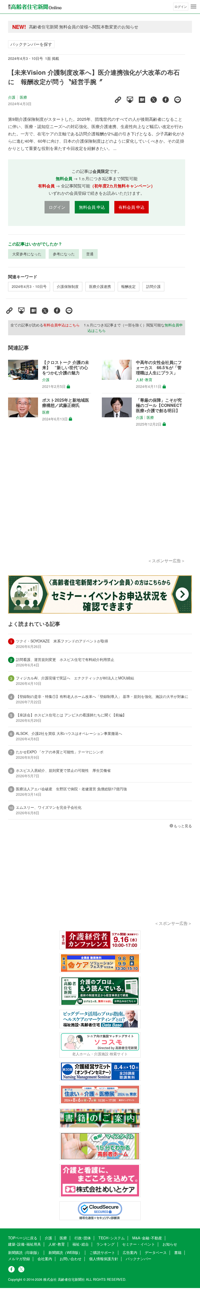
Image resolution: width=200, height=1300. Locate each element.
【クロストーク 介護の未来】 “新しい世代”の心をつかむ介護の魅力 (65, 367)
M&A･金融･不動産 (147, 1237)
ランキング (105, 1244)
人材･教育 (144, 379)
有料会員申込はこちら (61, 324)
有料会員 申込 (131, 207)
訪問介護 (153, 286)
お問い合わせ (71, 1258)
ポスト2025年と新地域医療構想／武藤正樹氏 (65, 402)
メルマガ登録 (19, 1258)
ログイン (180, 6)
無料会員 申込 (92, 207)
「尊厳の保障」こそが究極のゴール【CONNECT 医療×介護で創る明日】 (159, 405)
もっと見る (183, 825)
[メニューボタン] (193, 6)
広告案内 (130, 1252)
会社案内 (45, 1258)
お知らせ (169, 1244)
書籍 (178, 1252)
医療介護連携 (100, 286)
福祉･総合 (80, 1244)
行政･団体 (82, 1237)
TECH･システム (111, 1237)
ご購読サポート (102, 1252)
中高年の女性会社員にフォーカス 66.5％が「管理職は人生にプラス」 (159, 367)
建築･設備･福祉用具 (24, 1244)
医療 (23, 97)
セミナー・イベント (138, 1244)
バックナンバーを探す (31, 44)
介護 (11, 97)
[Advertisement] (96, 498)
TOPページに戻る (22, 1237)
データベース (156, 1252)
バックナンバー (138, 1258)
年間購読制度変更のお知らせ (56, 27)
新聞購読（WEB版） (65, 1252)
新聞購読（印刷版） (24, 1252)
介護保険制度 (68, 286)
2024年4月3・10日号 (29, 286)
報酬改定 (128, 286)
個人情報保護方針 (103, 1258)
